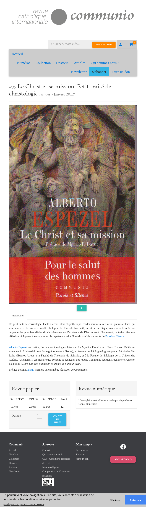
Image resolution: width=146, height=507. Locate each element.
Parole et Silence (114, 336)
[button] (122, 44)
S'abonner (99, 72)
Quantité (16, 415)
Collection (43, 63)
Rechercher (104, 44)
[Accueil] (73, 16)
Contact (46, 450)
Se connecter (82, 450)
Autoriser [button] (135, 500)
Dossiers (62, 63)
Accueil (17, 54)
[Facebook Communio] (123, 447)
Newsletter (79, 72)
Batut (30, 369)
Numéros (23, 63)
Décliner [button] (115, 500)
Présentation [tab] (18, 315)
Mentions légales (50, 467)
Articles (79, 63)
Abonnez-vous (123, 459)
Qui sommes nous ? (105, 63)
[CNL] (48, 482)
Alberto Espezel (18, 347)
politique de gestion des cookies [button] (23, 504)
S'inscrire (80, 454)
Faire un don (121, 72)
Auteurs (13, 467)
